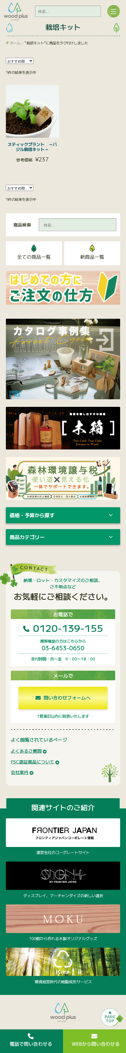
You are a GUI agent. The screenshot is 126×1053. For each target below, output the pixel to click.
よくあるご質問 (26, 751)
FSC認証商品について (32, 762)
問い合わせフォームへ (66, 697)
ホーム (15, 43)
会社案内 (19, 772)
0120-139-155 (66, 627)
